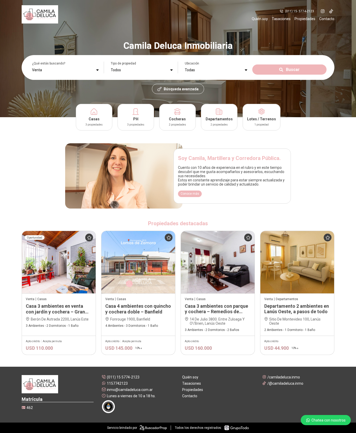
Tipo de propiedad (123, 63)
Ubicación (192, 63)
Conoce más (190, 193)
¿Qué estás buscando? (48, 63)
